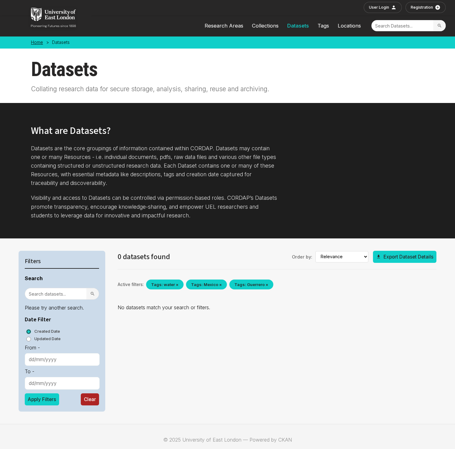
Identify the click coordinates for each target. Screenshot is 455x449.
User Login (379, 7)
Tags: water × (165, 284)
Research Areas (224, 26)
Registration (422, 7)
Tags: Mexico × (206, 284)
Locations (349, 26)
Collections (265, 26)
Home (37, 42)
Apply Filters (42, 399)
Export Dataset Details (408, 257)
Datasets (298, 26)
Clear (90, 399)
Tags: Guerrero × (251, 284)
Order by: (302, 256)
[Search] (439, 25)
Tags (323, 26)
